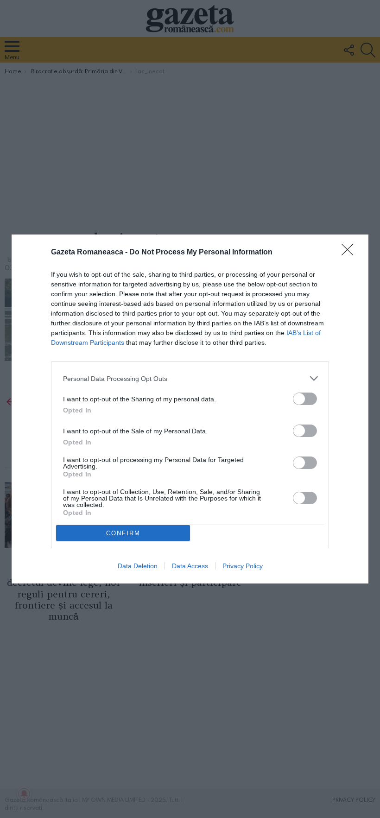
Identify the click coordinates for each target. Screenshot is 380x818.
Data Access (190, 566)
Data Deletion (138, 566)
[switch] (305, 399)
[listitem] (190, 378)
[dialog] (190, 409)
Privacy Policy (242, 566)
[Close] (350, 252)
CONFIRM (123, 533)
